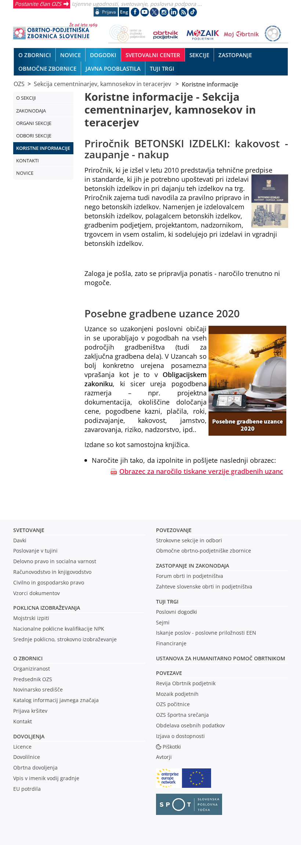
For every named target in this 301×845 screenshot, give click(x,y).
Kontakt (22, 721)
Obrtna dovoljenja (35, 767)
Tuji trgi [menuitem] (162, 68)
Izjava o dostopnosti (180, 736)
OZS (19, 84)
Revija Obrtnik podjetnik (185, 683)
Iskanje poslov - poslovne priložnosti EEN (206, 632)
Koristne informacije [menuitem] (43, 148)
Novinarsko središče (38, 689)
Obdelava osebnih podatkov (190, 725)
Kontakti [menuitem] (27, 160)
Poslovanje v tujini (35, 550)
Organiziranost (31, 668)
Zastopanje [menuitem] (235, 55)
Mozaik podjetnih (177, 693)
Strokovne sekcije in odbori (189, 540)
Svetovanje (28, 530)
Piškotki (172, 746)
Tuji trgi (167, 601)
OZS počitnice (173, 704)
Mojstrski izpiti (31, 618)
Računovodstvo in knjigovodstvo (52, 571)
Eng (124, 12)
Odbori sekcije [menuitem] (33, 135)
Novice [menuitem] (70, 55)
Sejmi (163, 622)
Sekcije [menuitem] (199, 55)
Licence (22, 746)
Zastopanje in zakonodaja (192, 565)
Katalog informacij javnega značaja (56, 700)
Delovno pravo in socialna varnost (54, 561)
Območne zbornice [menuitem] (47, 68)
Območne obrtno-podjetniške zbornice (203, 550)
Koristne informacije (210, 84)
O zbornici (28, 658)
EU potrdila (27, 788)
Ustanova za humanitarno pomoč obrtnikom (220, 658)
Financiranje (171, 643)
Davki (19, 540)
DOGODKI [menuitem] (103, 55)
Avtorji (164, 756)
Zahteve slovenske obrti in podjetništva (204, 586)
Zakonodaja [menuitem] (31, 110)
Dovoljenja (28, 736)
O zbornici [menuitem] (34, 55)
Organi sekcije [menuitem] (33, 123)
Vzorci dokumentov (36, 593)
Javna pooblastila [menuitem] (113, 68)
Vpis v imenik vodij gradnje (46, 778)
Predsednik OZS (32, 679)
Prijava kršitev (30, 710)
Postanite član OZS (38, 3)
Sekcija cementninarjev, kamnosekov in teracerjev (103, 84)
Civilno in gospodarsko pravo (48, 582)
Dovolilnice (26, 756)
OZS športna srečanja (182, 714)
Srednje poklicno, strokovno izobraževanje (65, 639)
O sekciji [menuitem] (26, 98)
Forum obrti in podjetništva (189, 575)
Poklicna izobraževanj (45, 607)
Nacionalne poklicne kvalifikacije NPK (58, 628)
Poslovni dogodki (176, 611)
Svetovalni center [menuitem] (153, 55)
